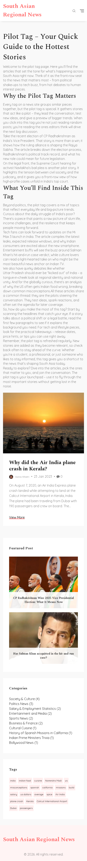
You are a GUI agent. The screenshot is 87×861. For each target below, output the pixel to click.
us (66, 780)
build (71, 787)
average (38, 794)
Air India (60, 794)
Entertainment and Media (30, 713)
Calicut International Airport (52, 801)
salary (13, 794)
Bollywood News (23, 743)
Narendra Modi (53, 780)
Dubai (13, 808)
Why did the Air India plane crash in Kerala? (42, 465)
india (13, 780)
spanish (34, 787)
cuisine (38, 780)
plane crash (16, 801)
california (47, 787)
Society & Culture (24, 699)
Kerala (30, 801)
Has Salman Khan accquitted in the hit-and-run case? (43, 656)
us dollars (25, 794)
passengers (26, 808)
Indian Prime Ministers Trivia (31, 738)
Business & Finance (26, 723)
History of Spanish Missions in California (40, 733)
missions (61, 787)
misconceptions (18, 787)
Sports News (21, 718)
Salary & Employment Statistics (35, 709)
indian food (25, 780)
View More (17, 517)
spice (49, 794)
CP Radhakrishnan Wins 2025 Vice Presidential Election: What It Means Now (43, 600)
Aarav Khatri (22, 476)
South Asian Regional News (22, 10)
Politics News (21, 704)
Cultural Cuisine (22, 728)
